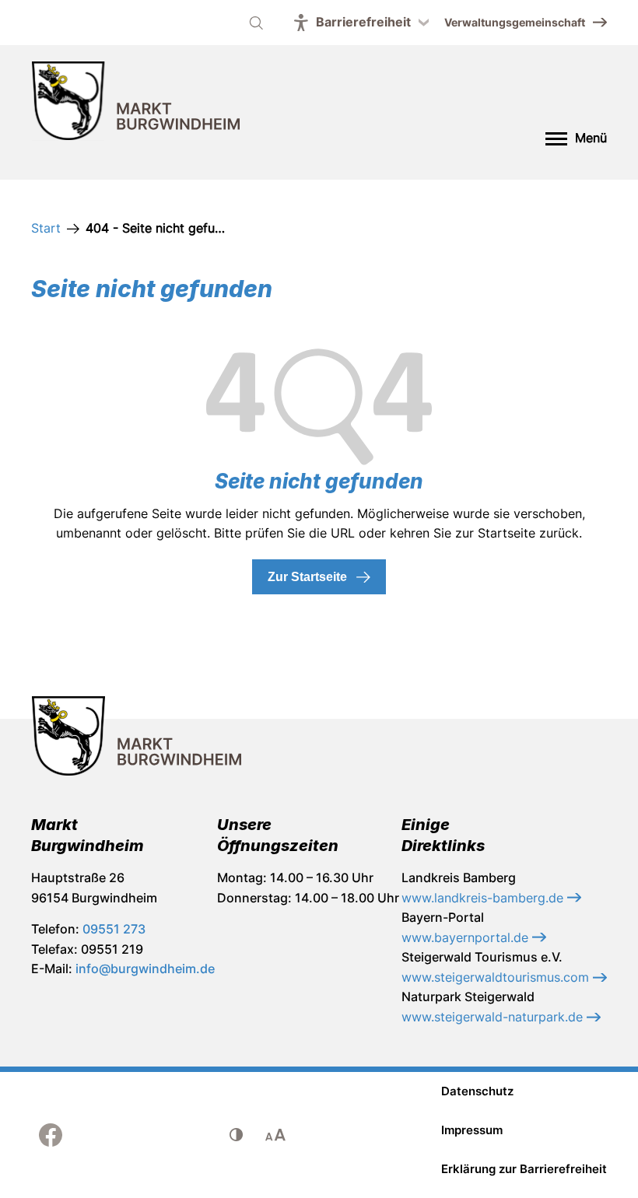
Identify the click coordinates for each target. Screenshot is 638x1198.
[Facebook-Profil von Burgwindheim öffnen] (50, 1135)
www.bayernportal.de (466, 937)
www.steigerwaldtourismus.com (497, 977)
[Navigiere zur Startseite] (136, 104)
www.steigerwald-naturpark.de (494, 1017)
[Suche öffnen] (256, 22)
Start (46, 228)
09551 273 (113, 929)
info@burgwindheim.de (145, 968)
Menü (591, 137)
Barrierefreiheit (363, 22)
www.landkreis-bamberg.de (484, 898)
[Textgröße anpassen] (275, 1135)
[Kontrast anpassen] (236, 1135)
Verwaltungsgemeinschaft (514, 22)
